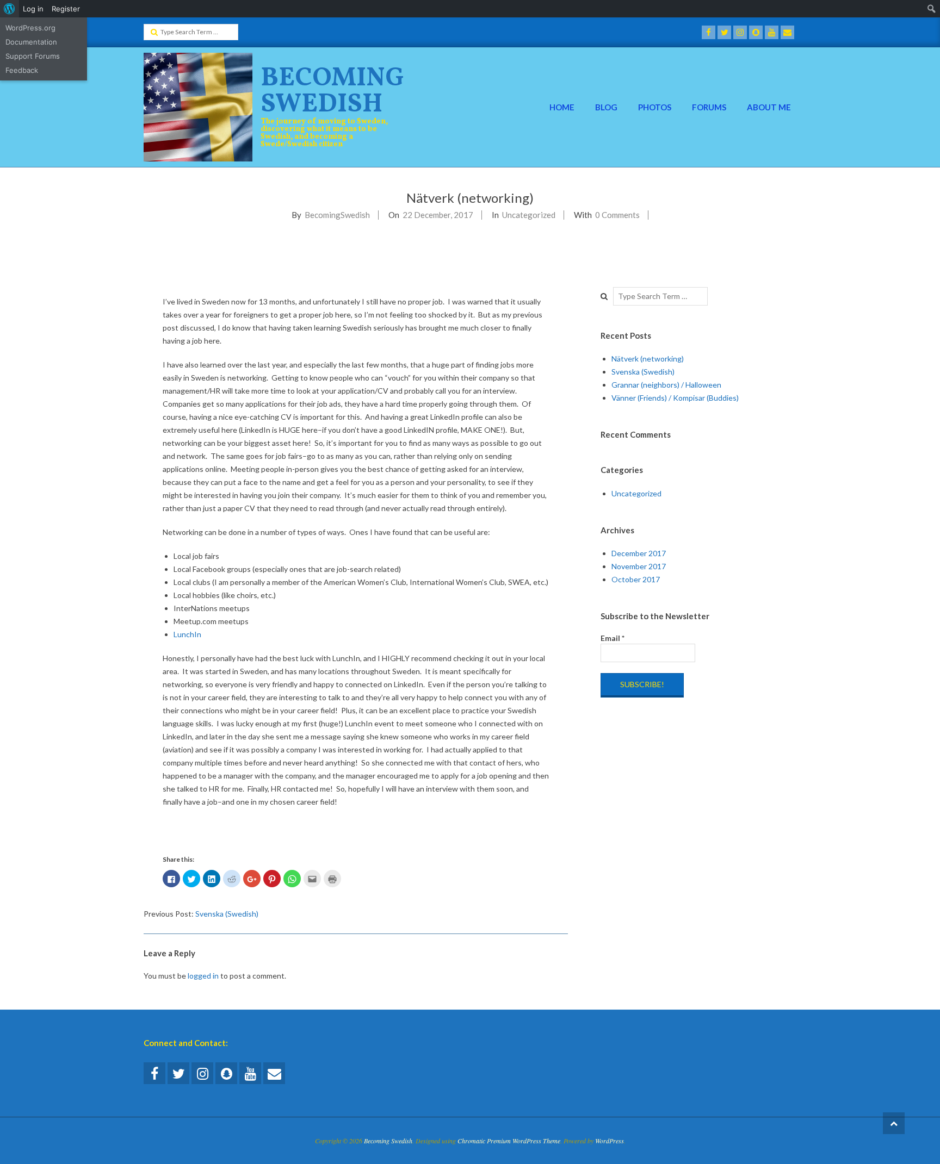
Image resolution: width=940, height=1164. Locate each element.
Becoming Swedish (332, 91)
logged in (203, 975)
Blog (606, 107)
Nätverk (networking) (647, 358)
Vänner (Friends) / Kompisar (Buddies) (675, 397)
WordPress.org (30, 27)
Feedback (21, 70)
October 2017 (635, 579)
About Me (769, 107)
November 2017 (638, 566)
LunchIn (187, 634)
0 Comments (617, 215)
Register (66, 8)
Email (612, 638)
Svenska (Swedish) (226, 913)
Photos (654, 107)
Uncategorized (528, 215)
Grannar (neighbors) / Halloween (666, 384)
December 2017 (638, 553)
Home (561, 107)
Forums (709, 107)
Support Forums (32, 56)
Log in (33, 8)
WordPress (609, 1140)
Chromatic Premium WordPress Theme (508, 1140)
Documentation (31, 42)
